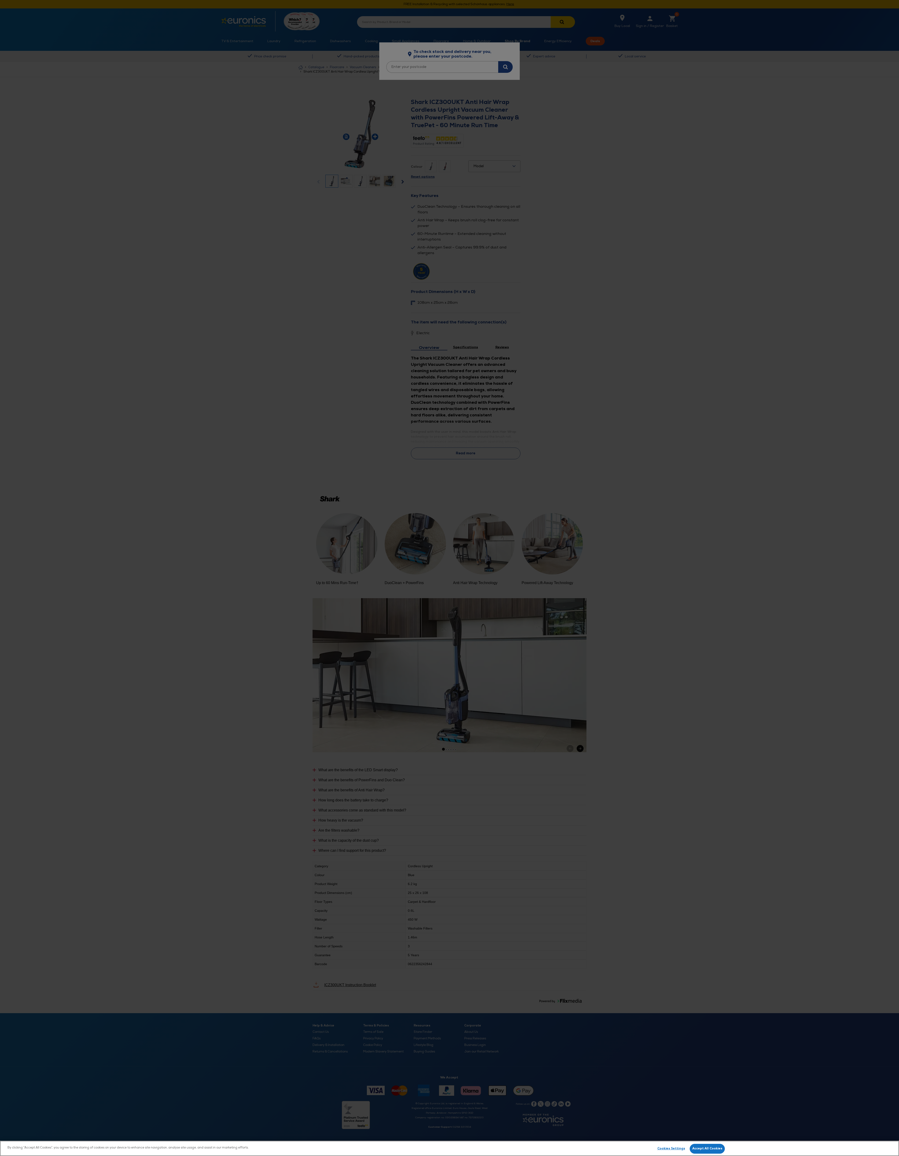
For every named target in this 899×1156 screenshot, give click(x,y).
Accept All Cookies (707, 1148)
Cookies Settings (671, 1148)
